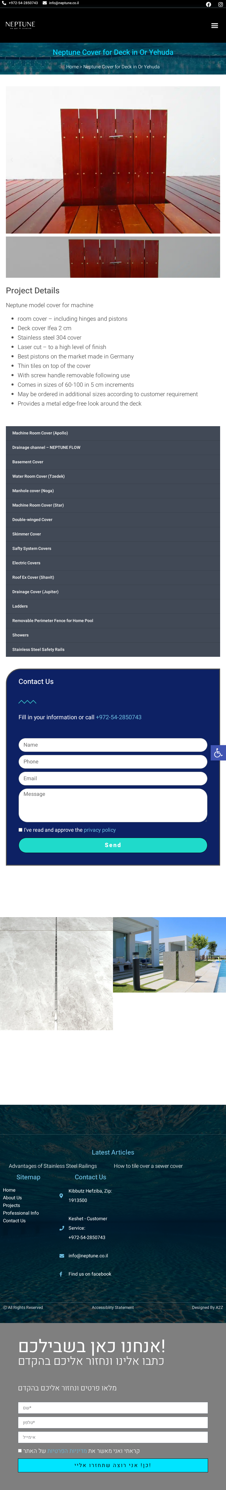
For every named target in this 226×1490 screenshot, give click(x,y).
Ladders (20, 606)
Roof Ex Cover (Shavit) (33, 577)
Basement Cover (27, 462)
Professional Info (21, 1213)
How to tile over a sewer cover (148, 1166)
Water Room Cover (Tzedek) (38, 476)
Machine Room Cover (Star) (38, 505)
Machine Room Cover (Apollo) (40, 433)
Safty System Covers (31, 548)
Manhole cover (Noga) (33, 491)
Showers (20, 635)
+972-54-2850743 (119, 717)
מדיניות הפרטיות (67, 1451)
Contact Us (14, 1220)
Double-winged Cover (32, 520)
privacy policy (100, 830)
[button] (214, 25)
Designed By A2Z (207, 1307)
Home (72, 66)
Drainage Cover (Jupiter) (35, 592)
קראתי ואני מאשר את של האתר (81, 1451)
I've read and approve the (70, 830)
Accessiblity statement (113, 1307)
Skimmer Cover (26, 534)
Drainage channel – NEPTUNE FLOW (46, 447)
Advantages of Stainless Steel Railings (53, 1166)
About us (12, 1197)
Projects (11, 1205)
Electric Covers (26, 563)
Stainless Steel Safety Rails (38, 649)
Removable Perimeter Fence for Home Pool (52, 621)
